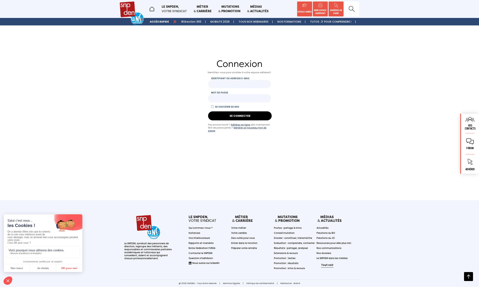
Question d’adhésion (201, 258)
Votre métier (238, 227)
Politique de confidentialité (260, 283)
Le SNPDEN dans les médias (332, 258)
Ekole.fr (297, 283)
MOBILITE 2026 (220, 22)
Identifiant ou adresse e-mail (230, 78)
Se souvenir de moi (227, 106)
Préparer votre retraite (244, 248)
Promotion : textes (284, 258)
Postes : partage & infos (288, 227)
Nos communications (329, 248)
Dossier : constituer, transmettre (293, 238)
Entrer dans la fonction (244, 243)
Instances (194, 232)
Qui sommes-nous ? (201, 227)
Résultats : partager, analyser (291, 248)
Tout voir (327, 265)
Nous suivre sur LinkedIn (205, 263)
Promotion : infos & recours (289, 268)
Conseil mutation (284, 232)
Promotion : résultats (286, 263)
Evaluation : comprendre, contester (294, 243)
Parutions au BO (326, 232)
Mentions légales (231, 283)
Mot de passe (219, 92)
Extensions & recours (286, 253)
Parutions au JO (326, 238)
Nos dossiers (324, 253)
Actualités (323, 227)
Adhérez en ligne (240, 124)
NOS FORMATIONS (289, 22)
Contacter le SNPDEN (200, 253)
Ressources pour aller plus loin (334, 243)
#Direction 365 (191, 22)
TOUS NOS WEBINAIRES (253, 22)
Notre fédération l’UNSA (202, 248)
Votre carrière (239, 232)
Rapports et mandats (201, 243)
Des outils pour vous (243, 238)
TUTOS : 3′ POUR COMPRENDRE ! (330, 22)
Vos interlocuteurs (199, 238)
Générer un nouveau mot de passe (237, 129)
